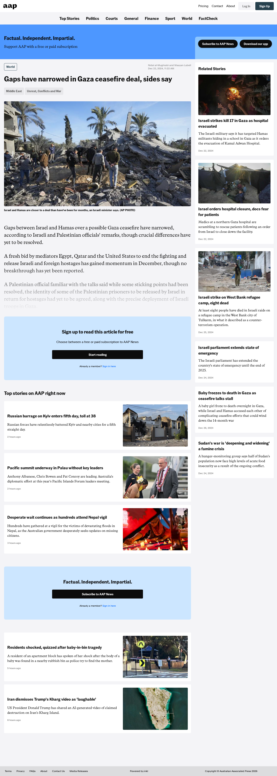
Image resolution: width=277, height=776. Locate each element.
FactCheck (208, 18)
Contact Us (58, 771)
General (131, 18)
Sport (170, 18)
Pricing (203, 6)
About (230, 6)
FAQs (32, 771)
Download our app (256, 44)
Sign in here (109, 366)
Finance (152, 18)
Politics (92, 18)
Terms (8, 771)
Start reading (98, 355)
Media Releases (79, 771)
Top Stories (69, 18)
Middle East (14, 91)
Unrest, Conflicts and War (44, 91)
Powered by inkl (139, 771)
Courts (112, 18)
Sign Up (264, 6)
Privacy (20, 771)
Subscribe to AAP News (218, 44)
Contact (217, 6)
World (187, 18)
